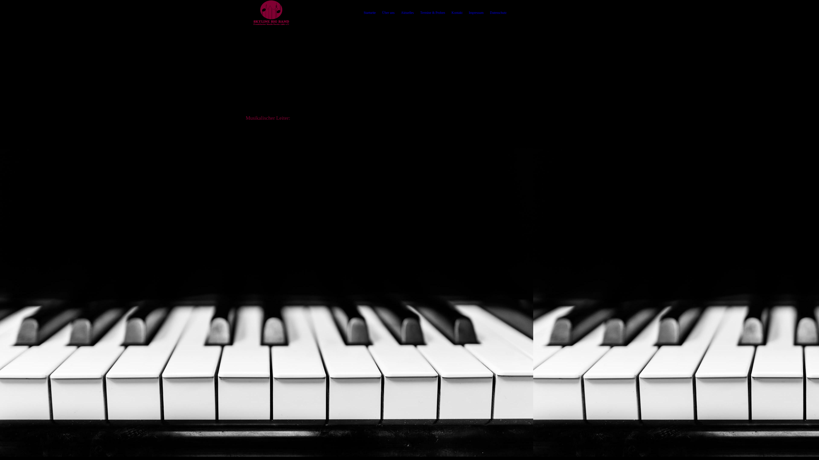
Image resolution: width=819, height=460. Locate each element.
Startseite (370, 12)
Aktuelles (407, 12)
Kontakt (457, 12)
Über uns (388, 12)
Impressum (476, 12)
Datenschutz (498, 12)
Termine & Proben (432, 12)
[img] (271, 13)
